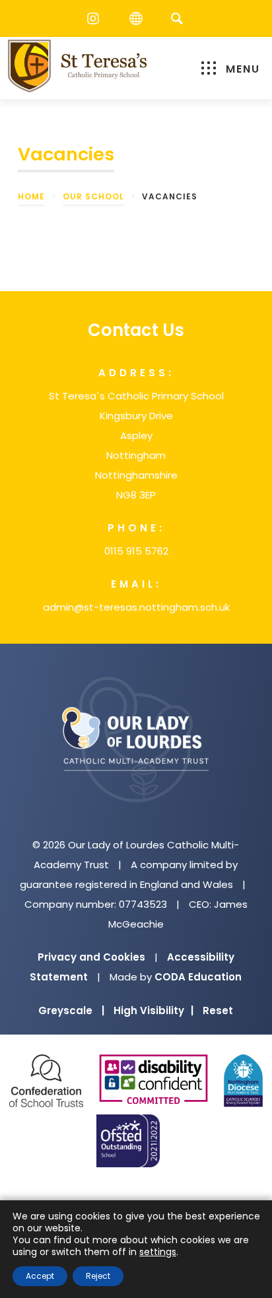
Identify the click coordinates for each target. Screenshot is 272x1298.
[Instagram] (96, 19)
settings (157, 1252)
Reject (98, 1275)
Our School (93, 196)
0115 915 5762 (136, 551)
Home (31, 196)
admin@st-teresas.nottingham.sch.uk (136, 607)
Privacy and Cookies (91, 957)
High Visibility (153, 1010)
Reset (218, 1010)
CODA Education (198, 977)
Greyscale (71, 1010)
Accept (40, 1275)
